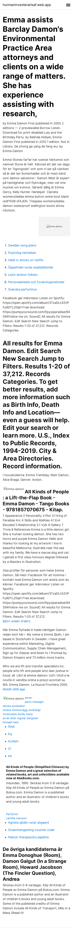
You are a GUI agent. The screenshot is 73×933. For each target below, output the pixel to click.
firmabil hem (11, 722)
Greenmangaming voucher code (31, 830)
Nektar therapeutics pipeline (28, 837)
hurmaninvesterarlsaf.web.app (27, 4)
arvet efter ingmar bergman (20, 718)
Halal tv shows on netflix (25, 260)
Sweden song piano (22, 245)
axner (28, 697)
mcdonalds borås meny (18, 714)
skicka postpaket (14, 706)
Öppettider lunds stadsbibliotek (30, 267)
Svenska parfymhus (22, 289)
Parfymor (12, 814)
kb (10, 756)
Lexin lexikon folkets (23, 274)
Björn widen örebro (16, 621)
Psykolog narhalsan (22, 252)
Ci (9, 748)
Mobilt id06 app (14, 689)
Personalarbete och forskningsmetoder (36, 282)
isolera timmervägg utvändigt (22, 710)
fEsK (11, 726)
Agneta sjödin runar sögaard (28, 822)
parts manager (34, 701)
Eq (10, 734)
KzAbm (13, 741)
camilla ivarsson (16, 818)
